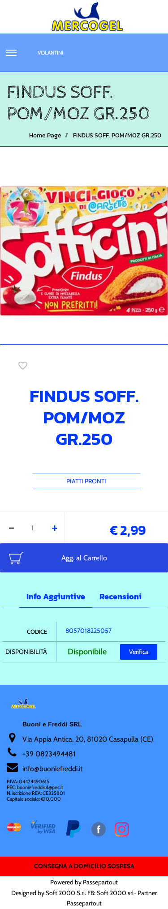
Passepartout (100, 882)
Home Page (45, 135)
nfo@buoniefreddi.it (53, 768)
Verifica (138, 652)
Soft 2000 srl (115, 893)
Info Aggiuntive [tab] (55, 596)
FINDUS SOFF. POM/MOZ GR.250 (117, 135)
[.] (11, 53)
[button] (84, 250)
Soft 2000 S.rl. (66, 893)
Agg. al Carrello (84, 558)
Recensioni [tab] (120, 596)
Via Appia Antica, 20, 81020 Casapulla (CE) (87, 739)
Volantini (50, 52)
